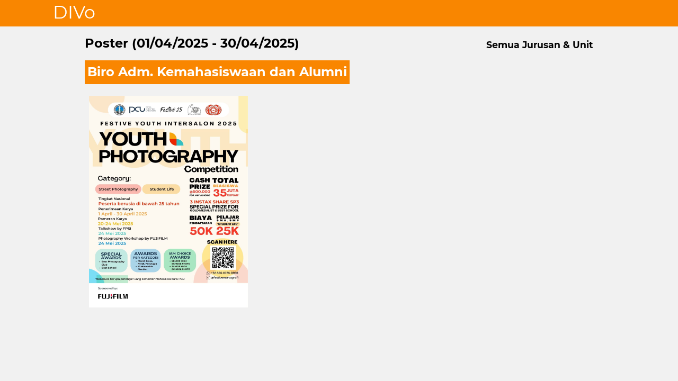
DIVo (74, 12)
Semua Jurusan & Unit (539, 44)
